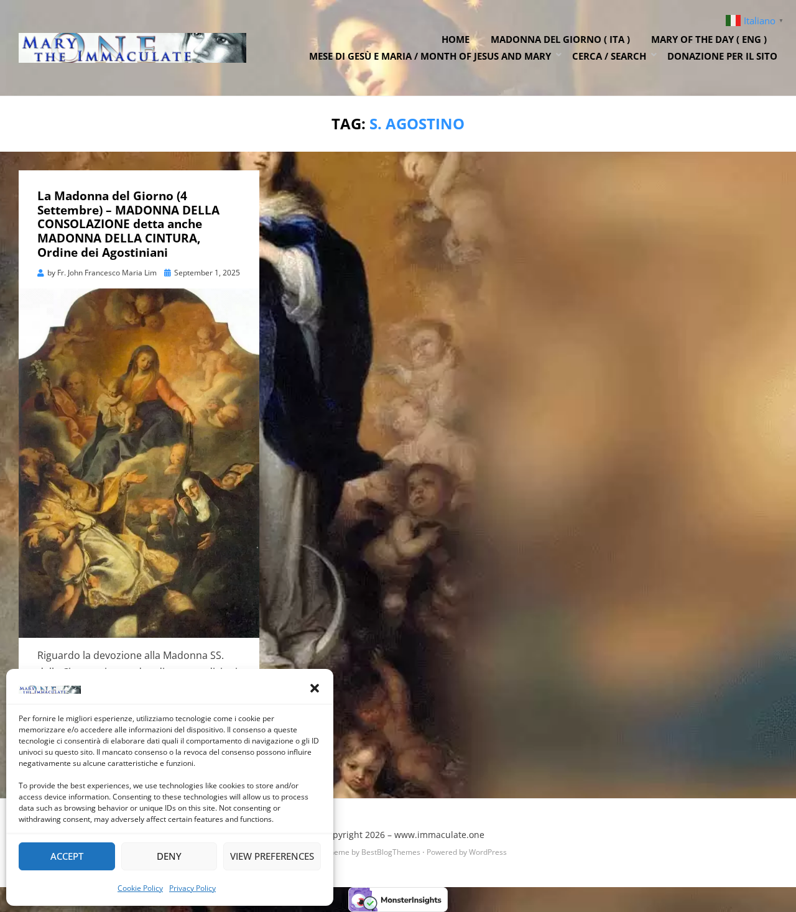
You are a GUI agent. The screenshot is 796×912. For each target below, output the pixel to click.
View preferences (272, 856)
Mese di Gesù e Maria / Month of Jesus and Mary (430, 56)
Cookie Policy (140, 888)
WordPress (488, 852)
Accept (66, 856)
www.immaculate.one (439, 835)
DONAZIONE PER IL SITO (722, 56)
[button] (314, 688)
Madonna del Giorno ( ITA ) (560, 39)
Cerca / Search (609, 56)
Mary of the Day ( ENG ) (709, 39)
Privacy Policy (192, 888)
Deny (169, 856)
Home (456, 39)
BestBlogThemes (390, 852)
